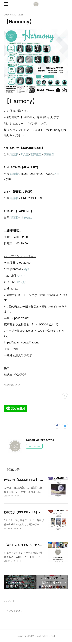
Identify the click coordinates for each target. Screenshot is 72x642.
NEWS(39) (9, 385)
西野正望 (36, 154)
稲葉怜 (14, 154)
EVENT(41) (20, 385)
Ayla (27, 269)
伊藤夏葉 (48, 154)
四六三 (24, 154)
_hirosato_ (27, 217)
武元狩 (21, 282)
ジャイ (21, 275)
